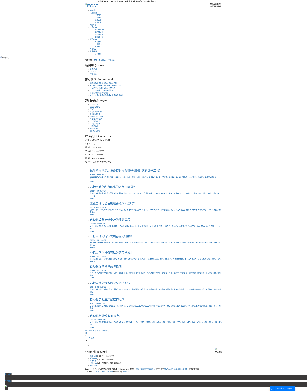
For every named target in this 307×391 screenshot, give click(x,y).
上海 (95, 371)
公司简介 (98, 15)
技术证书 (98, 22)
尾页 (92, 338)
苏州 (103, 371)
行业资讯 (98, 44)
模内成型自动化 (100, 29)
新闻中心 (93, 39)
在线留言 (93, 49)
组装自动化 (99, 34)
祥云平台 (126, 371)
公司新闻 (98, 41)
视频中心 (93, 24)
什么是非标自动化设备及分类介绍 (102, 88)
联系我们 (93, 51)
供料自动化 (99, 32)
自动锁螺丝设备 (96, 111)
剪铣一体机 (94, 104)
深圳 (111, 371)
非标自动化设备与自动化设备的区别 (103, 83)
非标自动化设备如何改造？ (100, 92)
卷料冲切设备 (95, 114)
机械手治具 (173, 369)
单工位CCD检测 (96, 119)
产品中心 (93, 27)
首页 (95, 60)
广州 (107, 371)
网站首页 (93, 10)
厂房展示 (98, 17)
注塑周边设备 (95, 107)
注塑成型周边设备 (96, 116)
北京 (99, 371)
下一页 (87, 338)
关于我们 (93, 12)
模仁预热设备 (95, 121)
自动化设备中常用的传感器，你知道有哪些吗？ (107, 95)
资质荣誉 (98, 20)
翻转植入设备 (95, 131)
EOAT (92, 109)
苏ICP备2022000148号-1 (145, 369)
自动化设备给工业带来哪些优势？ (102, 90)
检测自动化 (99, 36)
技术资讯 (98, 46)
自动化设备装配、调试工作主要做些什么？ (106, 85)
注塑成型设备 (95, 123)
